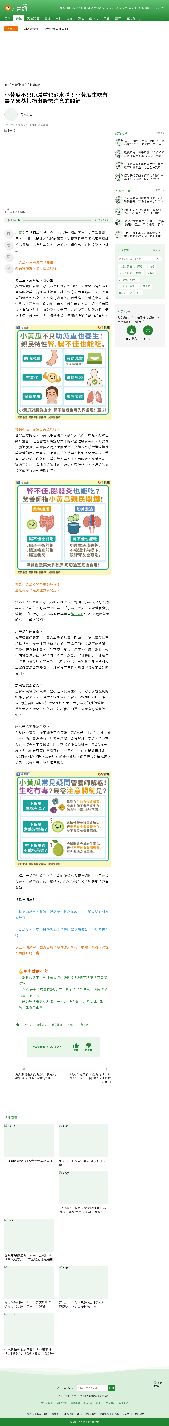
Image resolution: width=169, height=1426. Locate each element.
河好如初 (95, 7)
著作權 (79, 1413)
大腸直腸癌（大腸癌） (132, 266)
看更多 (159, 132)
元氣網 (16, 84)
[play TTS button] (19, 220)
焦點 (7, 18)
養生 (19, 18)
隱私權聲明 (90, 1413)
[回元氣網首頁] (19, 8)
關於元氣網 (47, 1403)
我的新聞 (146, 7)
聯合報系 (104, 1414)
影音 (70, 18)
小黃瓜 (20, 232)
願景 (134, 7)
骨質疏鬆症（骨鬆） (131, 273)
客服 (46, 1413)
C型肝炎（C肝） (128, 286)
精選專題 (75, 1403)
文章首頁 (110, 1403)
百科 (59, 18)
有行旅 (122, 7)
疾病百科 (88, 1403)
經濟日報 (80, 7)
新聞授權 (56, 1414)
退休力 (94, 18)
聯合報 (66, 7)
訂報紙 (115, 1414)
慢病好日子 (134, 18)
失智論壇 (33, 18)
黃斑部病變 (125, 292)
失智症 (151, 273)
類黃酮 (85, 1024)
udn (7, 84)
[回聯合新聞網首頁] (7, 8)
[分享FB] (8, 234)
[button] (162, 18)
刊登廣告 (29, 1414)
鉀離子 (71, 1024)
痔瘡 (152, 266)
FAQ (39, 1413)
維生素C (77, 613)
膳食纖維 (57, 1024)
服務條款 (69, 1413)
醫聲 (118, 18)
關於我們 (127, 1414)
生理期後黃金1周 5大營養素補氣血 (44, 29)
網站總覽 (139, 1414)
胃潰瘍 (147, 286)
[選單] (163, 8)
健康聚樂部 (62, 1403)
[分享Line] (8, 245)
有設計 (110, 7)
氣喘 (139, 292)
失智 (107, 18)
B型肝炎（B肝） (128, 279)
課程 (81, 18)
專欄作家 (123, 1403)
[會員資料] (157, 8)
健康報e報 (67, 1388)
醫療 (47, 18)
